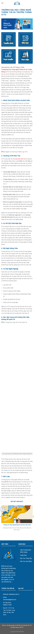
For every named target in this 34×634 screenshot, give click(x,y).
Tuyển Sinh (23, 555)
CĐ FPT (21, 627)
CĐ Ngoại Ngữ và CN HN (13, 625)
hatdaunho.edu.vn (14, 594)
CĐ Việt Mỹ (24, 625)
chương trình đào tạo (19, 159)
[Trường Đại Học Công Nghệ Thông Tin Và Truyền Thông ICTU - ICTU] (17, 3)
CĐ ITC (30, 625)
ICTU (6, 482)
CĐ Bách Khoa (15, 627)
